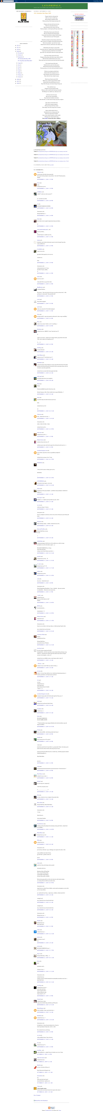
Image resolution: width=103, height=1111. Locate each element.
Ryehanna (39, 329)
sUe (38, 680)
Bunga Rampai (40, 1008)
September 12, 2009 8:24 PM (45, 318)
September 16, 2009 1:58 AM (45, 791)
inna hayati (39, 648)
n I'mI (38, 766)
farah (38, 397)
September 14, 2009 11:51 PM (45, 620)
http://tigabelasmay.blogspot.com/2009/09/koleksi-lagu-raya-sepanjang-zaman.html (52, 151)
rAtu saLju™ (39, 497)
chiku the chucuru (41, 1057)
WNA (38, 840)
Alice (38, 314)
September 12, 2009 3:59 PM (45, 262)
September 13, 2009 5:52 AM (45, 359)
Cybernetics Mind (41, 634)
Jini (38, 1042)
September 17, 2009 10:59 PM (45, 882)
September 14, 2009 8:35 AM (45, 509)
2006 (18, 83)
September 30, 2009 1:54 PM (45, 1046)
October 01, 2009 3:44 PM (44, 1054)
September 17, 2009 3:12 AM (45, 836)
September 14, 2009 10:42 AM (45, 553)
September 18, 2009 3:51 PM (45, 926)
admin (38, 929)
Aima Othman (40, 355)
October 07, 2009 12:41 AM (45, 1083)
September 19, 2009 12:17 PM (45, 950)
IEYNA (38, 606)
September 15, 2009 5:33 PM (45, 763)
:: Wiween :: (39, 663)
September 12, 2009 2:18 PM (45, 226)
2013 (18, 45)
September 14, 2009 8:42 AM (45, 518)
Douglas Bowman (49, 1110)
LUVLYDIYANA (40, 481)
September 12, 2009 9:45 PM (45, 344)
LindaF (38, 737)
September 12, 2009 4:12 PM (45, 273)
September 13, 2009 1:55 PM (45, 436)
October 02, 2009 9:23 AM (44, 1061)
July (19, 65)
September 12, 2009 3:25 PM (45, 245)
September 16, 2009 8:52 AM (45, 806)
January (19, 76)
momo (38, 276)
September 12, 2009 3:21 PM (45, 236)
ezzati (38, 299)
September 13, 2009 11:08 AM (45, 418)
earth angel (39, 376)
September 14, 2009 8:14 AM (45, 501)
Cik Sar (38, 730)
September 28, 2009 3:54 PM (45, 1032)
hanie (38, 219)
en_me (38, 505)
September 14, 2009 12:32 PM (45, 575)
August (19, 63)
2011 (18, 47)
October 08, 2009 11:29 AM (45, 1092)
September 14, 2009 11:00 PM (45, 602)
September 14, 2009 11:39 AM (45, 560)
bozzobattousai (40, 823)
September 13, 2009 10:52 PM (45, 477)
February (20, 74)
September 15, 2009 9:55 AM (45, 712)
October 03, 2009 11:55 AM (45, 1072)
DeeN (38, 383)
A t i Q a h (39, 564)
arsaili (38, 307)
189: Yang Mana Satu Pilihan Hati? (25, 60)
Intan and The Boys (41, 529)
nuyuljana (39, 708)
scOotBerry (39, 191)
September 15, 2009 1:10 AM (45, 660)
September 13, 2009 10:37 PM (45, 459)
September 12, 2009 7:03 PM (45, 303)
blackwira (39, 521)
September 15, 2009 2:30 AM (45, 667)
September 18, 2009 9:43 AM (45, 902)
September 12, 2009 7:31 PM (45, 311)
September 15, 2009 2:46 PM (45, 741)
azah (38, 578)
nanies (38, 863)
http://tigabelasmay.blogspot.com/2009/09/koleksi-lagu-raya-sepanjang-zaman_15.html (53, 161)
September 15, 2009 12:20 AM (45, 631)
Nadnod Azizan (40, 440)
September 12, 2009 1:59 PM (45, 188)
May (19, 69)
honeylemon (39, 1075)
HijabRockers (40, 287)
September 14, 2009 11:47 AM (45, 568)
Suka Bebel (39, 362)
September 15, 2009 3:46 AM (45, 690)
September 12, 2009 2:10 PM (45, 215)
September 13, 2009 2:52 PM (45, 447)
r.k (37, 204)
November (20, 53)
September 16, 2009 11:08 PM (45, 829)
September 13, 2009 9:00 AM (45, 380)
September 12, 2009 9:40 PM (45, 325)
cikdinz (38, 571)
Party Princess (40, 774)
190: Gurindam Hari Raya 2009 (24, 58)
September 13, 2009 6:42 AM (45, 373)
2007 (18, 81)
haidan (38, 937)
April (19, 71)
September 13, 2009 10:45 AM (45, 411)
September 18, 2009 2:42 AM (45, 895)
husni (38, 182)
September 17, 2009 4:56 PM (45, 859)
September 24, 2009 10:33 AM (45, 982)
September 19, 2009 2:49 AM (45, 942)
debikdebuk (39, 462)
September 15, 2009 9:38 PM (45, 770)
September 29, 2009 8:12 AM (45, 1039)
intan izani (39, 432)
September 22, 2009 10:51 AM (45, 957)
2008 (18, 79)
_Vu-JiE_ (39, 595)
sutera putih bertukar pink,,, (42, 229)
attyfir (38, 701)
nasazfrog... (39, 1050)
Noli (38, 795)
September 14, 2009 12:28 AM (45, 485)
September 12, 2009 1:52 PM (45, 179)
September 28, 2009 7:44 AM (45, 1012)
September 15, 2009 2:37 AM (45, 676)
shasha (38, 240)
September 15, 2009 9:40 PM (45, 778)
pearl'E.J (39, 556)
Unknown (39, 172)
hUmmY (39, 781)
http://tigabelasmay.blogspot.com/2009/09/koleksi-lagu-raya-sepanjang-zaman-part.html (53, 154)
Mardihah (39, 1015)
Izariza (38, 488)
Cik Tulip (39, 985)
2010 (18, 49)
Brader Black (40, 832)
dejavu (38, 953)
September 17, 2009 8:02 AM (45, 844)
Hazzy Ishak (39, 802)
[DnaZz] (38, 1065)
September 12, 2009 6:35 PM (45, 296)
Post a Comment (37, 1095)
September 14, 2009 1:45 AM (45, 494)
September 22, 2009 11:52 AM (45, 971)
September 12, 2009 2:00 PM (45, 200)
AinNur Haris (40, 541)
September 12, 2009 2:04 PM (45, 208)
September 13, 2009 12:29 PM (45, 429)
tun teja (38, 671)
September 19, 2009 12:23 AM (45, 933)
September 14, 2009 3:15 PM (45, 592)
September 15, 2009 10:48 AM (45, 726)
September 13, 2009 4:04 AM (45, 351)
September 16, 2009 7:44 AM (45, 799)
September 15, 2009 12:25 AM (45, 645)
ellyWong (39, 347)
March (19, 73)
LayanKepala (51, 5)
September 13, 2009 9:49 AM (45, 394)
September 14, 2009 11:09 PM (45, 613)
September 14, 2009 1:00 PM (45, 583)
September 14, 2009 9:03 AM (45, 525)
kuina (38, 716)
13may (38, 1086)
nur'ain (38, 946)
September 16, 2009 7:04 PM (45, 820)
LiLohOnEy (39, 249)
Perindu (38, 920)
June (19, 67)
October (20, 55)
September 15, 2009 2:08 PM (45, 734)
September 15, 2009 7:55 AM (45, 697)
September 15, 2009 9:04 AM (45, 705)
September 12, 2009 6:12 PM (45, 283)
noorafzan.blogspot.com (42, 450)
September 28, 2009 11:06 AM (45, 1019)
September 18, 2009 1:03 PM (45, 917)
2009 (18, 51)
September (20, 57)
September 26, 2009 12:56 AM (45, 1004)
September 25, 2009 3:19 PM (45, 995)
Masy (38, 321)
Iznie (38, 961)
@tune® (39, 999)
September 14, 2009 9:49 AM (45, 537)
